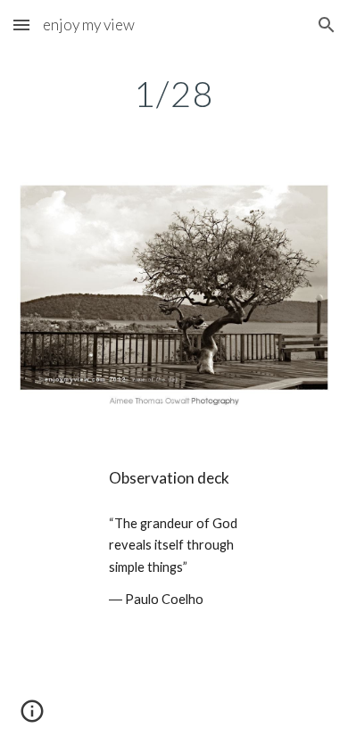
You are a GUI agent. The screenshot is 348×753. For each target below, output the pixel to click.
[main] (174, 93)
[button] (21, 24)
